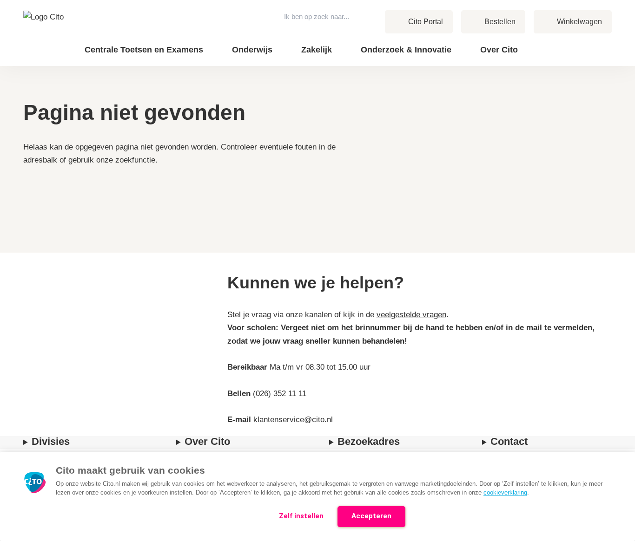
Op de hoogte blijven (535, 56)
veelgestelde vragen (411, 314)
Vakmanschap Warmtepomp (544, 55)
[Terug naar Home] (45, 33)
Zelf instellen (301, 516)
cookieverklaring (505, 492)
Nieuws (564, 42)
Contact (564, 42)
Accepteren (371, 516)
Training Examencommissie (545, 42)
